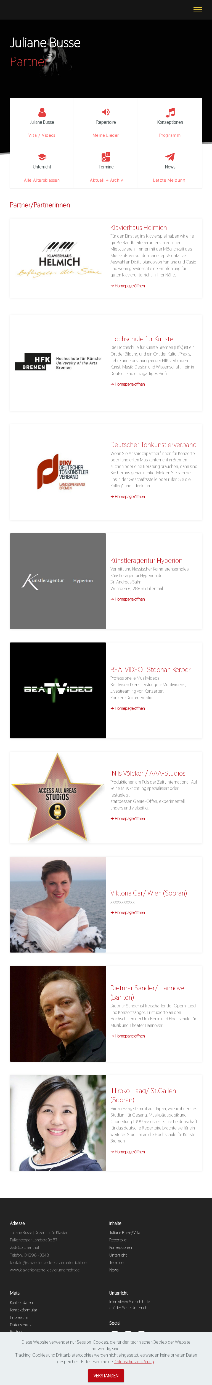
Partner (16, 1332)
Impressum (19, 1317)
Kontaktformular (23, 1310)
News (113, 1270)
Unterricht (118, 1255)
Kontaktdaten (21, 1302)
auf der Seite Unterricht (129, 1308)
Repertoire (117, 1240)
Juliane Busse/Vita (124, 1232)
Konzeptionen (120, 1247)
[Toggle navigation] (198, 9)
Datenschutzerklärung (134, 1362)
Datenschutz (20, 1325)
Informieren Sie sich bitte (130, 1302)
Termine (116, 1262)
